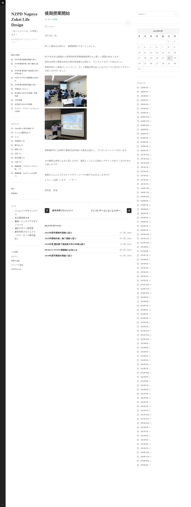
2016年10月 (145, 197)
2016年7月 (144, 205)
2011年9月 (144, 427)
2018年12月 (145, 117)
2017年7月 (144, 167)
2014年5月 (144, 314)
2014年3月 (144, 322)
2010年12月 (145, 452)
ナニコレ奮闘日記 (21, 133)
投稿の (15, 261)
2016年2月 (144, 226)
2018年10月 (145, 125)
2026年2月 (144, 88)
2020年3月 (144, 92)
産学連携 (18, 158)
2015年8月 (144, 251)
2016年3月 (144, 222)
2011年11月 (145, 419)
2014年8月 (144, 301)
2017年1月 (144, 184)
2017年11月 (145, 159)
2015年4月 (144, 268)
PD (49, 19)
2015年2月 (144, 276)
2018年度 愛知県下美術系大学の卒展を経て (65, 244)
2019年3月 (144, 104)
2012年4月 (144, 398)
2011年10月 (145, 423)
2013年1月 (144, 369)
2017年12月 (145, 155)
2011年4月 (144, 444)
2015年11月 (145, 239)
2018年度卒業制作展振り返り (25, 85)
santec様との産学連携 (23, 128)
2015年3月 (144, 272)
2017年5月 (144, 171)
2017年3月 (144, 180)
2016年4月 (144, 218)
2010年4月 (144, 465)
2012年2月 (144, 406)
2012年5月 (144, 394)
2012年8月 (144, 381)
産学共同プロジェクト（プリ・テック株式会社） (25, 235)
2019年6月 (144, 96)
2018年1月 (144, 151)
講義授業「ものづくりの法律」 (26, 173)
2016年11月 (145, 192)
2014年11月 (145, 289)
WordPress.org (16, 269)
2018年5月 (144, 138)
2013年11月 (145, 335)
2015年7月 (144, 255)
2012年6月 (144, 390)
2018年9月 (144, 130)
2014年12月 (145, 285)
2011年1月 (144, 448)
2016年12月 (145, 188)
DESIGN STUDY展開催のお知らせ (61, 250)
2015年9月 (144, 247)
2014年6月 (144, 310)
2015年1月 (144, 281)
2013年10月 (145, 339)
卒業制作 (18, 141)
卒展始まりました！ (22, 89)
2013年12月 (145, 331)
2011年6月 (144, 436)
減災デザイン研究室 (24, 228)
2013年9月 (144, 343)
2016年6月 (144, 209)
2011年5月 (144, 440)
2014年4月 (144, 318)
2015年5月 (144, 264)
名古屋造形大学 (22, 218)
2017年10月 (145, 163)
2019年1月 (144, 113)
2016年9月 (144, 201)
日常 (16, 154)
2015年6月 (144, 260)
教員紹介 (14, 193)
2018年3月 (144, 142)
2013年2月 (144, 364)
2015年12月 (145, 234)
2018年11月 (145, 121)
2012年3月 (144, 402)
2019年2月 (144, 109)
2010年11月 (145, 457)
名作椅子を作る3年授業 (23, 104)
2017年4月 (144, 176)
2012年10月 (145, 373)
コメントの (17, 265)
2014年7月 (144, 306)
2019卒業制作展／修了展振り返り (60, 238)
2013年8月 (144, 348)
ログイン (14, 256)
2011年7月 (144, 431)
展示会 (17, 145)
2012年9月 (144, 377)
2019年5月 (144, 100)
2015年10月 (145, 243)
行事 (16, 162)
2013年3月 (144, 360)
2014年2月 (144, 327)
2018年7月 (144, 134)
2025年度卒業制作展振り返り (25, 60)
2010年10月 (145, 461)
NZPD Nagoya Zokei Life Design (24, 19)
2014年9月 (144, 297)
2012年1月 (144, 411)
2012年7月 (144, 385)
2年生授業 (18, 100)
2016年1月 (144, 230)
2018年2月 (144, 146)
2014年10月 (145, 293)
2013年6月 (144, 356)
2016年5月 (144, 213)
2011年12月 (145, 415)
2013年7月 (144, 352)
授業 (16, 149)
